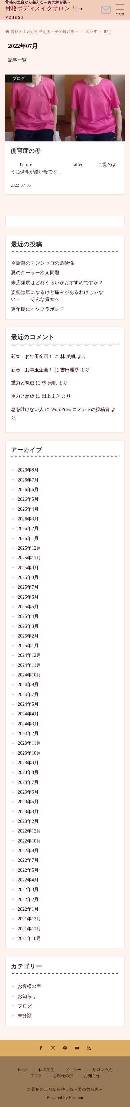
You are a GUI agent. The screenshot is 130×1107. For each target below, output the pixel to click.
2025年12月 (29, 548)
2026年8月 (28, 469)
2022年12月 (29, 830)
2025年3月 (28, 626)
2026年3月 (28, 518)
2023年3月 (28, 811)
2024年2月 (28, 733)
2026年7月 (28, 479)
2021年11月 (29, 928)
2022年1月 (28, 909)
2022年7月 (28, 860)
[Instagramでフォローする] (53, 1048)
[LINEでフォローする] (65, 1048)
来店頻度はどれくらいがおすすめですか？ (57, 282)
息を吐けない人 (27, 409)
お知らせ (27, 996)
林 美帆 (68, 356)
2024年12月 (29, 655)
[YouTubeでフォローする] (77, 1048)
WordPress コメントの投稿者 (80, 409)
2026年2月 (28, 528)
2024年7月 (28, 694)
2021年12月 (29, 918)
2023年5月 (28, 801)
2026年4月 (28, 509)
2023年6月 (28, 792)
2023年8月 (28, 772)
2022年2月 (28, 899)
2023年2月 (28, 821)
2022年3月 (28, 889)
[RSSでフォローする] (89, 1048)
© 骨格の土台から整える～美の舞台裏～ (65, 1089)
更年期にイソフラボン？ (37, 309)
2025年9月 (28, 567)
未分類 (25, 1015)
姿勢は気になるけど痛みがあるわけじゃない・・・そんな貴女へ (57, 295)
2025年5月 (28, 606)
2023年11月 (29, 743)
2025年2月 (28, 636)
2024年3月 (28, 723)
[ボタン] (106, 12)
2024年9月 (28, 684)
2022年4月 (28, 879)
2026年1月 (28, 538)
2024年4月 (28, 713)
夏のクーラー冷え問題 (35, 272)
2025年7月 (28, 587)
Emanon (76, 1098)
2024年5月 (28, 704)
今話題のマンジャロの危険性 (42, 263)
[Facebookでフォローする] (41, 1048)
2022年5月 (28, 870)
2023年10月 (29, 753)
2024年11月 (29, 665)
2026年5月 (28, 499)
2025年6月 (28, 597)
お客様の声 (29, 986)
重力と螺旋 (22, 382)
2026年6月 (28, 489)
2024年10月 (29, 674)
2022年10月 (29, 840)
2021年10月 (29, 938)
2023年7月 (28, 782)
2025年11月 (29, 557)
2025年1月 (28, 645)
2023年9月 (28, 762)
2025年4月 (28, 616)
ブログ (25, 1006)
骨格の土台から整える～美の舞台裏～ (38, 2)
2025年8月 (28, 577)
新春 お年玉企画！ (32, 356)
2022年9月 (28, 850)
